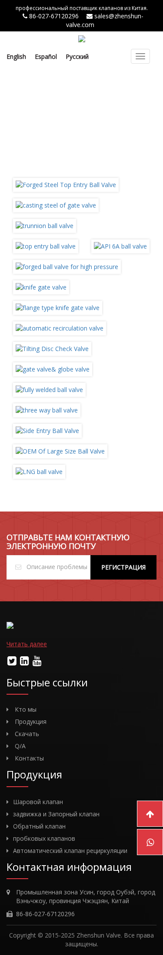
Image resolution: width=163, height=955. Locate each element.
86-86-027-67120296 (45, 914)
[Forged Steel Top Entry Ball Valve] (66, 184)
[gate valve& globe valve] (52, 369)
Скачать (27, 734)
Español (46, 56)
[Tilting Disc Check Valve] (52, 348)
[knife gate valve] (41, 287)
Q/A (20, 746)
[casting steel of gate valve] (56, 205)
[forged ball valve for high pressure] (67, 266)
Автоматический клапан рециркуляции (70, 850)
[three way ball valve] (46, 410)
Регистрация (123, 567)
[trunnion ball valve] (44, 225)
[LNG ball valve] (39, 471)
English (16, 56)
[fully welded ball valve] (49, 389)
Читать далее (27, 644)
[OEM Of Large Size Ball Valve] (60, 451)
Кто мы (26, 709)
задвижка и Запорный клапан (56, 814)
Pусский (77, 56)
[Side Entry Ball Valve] (47, 430)
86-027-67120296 (54, 16)
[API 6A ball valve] (120, 246)
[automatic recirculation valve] (59, 328)
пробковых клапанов (44, 838)
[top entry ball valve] (45, 246)
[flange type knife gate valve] (57, 307)
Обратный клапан (39, 826)
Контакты (29, 758)
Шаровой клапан (38, 802)
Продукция (31, 721)
